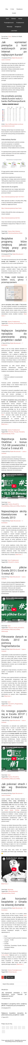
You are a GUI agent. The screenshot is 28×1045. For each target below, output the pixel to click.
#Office (18, 506)
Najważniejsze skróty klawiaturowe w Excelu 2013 (14, 514)
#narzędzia (21, 431)
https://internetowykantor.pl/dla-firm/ (10, 218)
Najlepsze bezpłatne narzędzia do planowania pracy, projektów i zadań (14, 335)
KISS (2, 415)
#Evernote (10, 323)
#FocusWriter (4, 325)
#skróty (17, 562)
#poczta (14, 972)
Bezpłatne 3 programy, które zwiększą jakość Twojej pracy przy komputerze (14, 244)
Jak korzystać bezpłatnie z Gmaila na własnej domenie (14, 901)
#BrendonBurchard (13, 891)
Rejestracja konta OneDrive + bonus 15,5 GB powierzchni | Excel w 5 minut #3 (14, 444)
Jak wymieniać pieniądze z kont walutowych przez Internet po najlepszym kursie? (14, 48)
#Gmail (10, 972)
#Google (16, 431)
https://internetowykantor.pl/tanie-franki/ (11, 208)
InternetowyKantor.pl (13, 233)
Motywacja (10, 889)
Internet (10, 321)
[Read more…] (4, 424)
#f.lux (24, 323)
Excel (9, 502)
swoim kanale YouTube (12, 810)
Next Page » (11, 977)
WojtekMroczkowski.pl (14, 4)
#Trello (12, 433)
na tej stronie (5, 955)
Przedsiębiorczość (17, 970)
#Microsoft (13, 506)
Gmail (25, 915)
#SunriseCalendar (5, 433)
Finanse (10, 231)
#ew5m (10, 504)
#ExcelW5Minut (5, 506)
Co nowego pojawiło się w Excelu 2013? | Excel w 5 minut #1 (14, 714)
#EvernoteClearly (18, 323)
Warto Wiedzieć (16, 231)
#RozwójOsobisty (5, 893)
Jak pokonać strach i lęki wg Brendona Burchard (14, 787)
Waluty (20, 233)
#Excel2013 (16, 504)
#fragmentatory (19, 703)
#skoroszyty (4, 631)
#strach (13, 893)
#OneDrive (23, 506)
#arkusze (10, 627)
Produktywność (16, 321)
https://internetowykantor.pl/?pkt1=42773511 (12, 196)
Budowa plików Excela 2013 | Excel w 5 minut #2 (14, 570)
